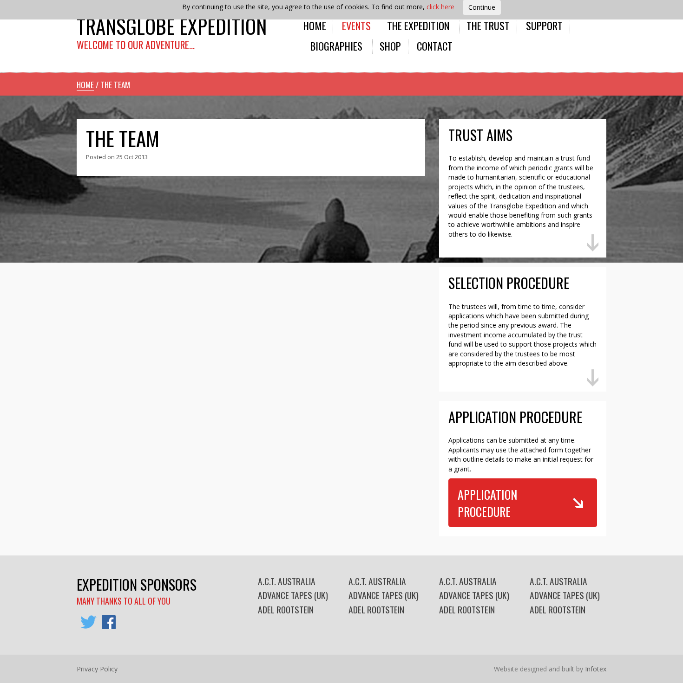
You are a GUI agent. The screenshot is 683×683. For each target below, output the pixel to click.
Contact (435, 45)
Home (314, 25)
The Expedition (418, 25)
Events (356, 25)
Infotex (595, 668)
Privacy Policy (97, 668)
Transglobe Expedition (172, 25)
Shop (390, 45)
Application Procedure (487, 502)
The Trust (488, 25)
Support (544, 25)
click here (440, 6)
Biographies (336, 45)
